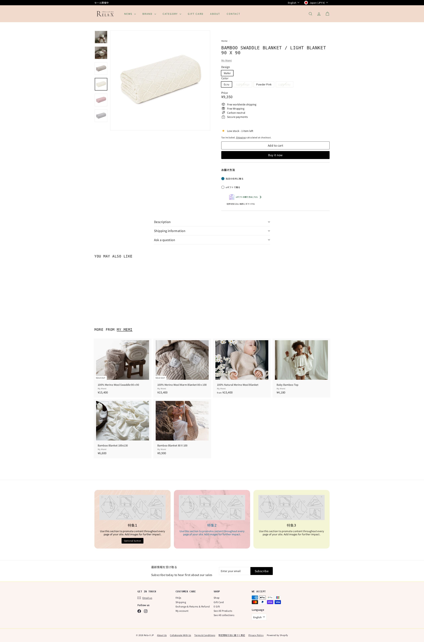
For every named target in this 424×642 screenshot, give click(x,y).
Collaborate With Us (180, 635)
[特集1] (132, 507)
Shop (217, 597)
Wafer (227, 73)
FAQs (178, 597)
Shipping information (169, 231)
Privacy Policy (256, 635)
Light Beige (244, 84)
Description (162, 222)
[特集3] (291, 507)
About (215, 13)
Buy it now (275, 155)
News (128, 13)
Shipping (241, 137)
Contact (233, 13)
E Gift (217, 606)
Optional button (132, 540)
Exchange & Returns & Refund (193, 606)
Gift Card (196, 13)
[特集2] (212, 507)
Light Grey (285, 84)
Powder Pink (263, 84)
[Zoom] (160, 80)
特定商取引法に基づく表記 (231, 635)
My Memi (226, 60)
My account (182, 610)
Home (224, 40)
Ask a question (164, 240)
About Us (162, 635)
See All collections (224, 615)
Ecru (226, 84)
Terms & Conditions (204, 635)
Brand (148, 13)
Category (171, 13)
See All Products (223, 610)
